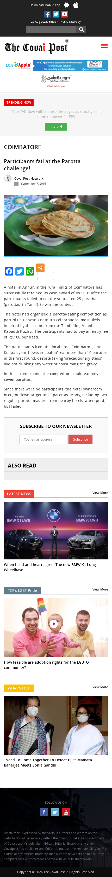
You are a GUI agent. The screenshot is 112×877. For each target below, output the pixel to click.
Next (100, 239)
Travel (56, 137)
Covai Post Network (28, 189)
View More (100, 503)
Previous (12, 239)
